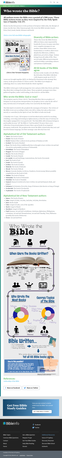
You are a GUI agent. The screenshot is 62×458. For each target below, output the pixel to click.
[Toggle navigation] (57, 2)
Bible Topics (6, 435)
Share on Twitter (32, 388)
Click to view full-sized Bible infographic (17, 35)
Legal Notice (22, 455)
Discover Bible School (48, 443)
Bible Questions (13, 6)
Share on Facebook (13, 388)
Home (5, 6)
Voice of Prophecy (47, 438)
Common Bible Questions (10, 438)
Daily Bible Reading (28, 443)
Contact (5, 441)
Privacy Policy (30, 455)
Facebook (38, 425)
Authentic (45, 446)
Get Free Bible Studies (41, 411)
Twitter (37, 427)
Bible (22, 6)
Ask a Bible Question (29, 435)
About (5, 443)
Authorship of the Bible (11, 381)
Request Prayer (27, 438)
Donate (25, 446)
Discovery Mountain (48, 441)
